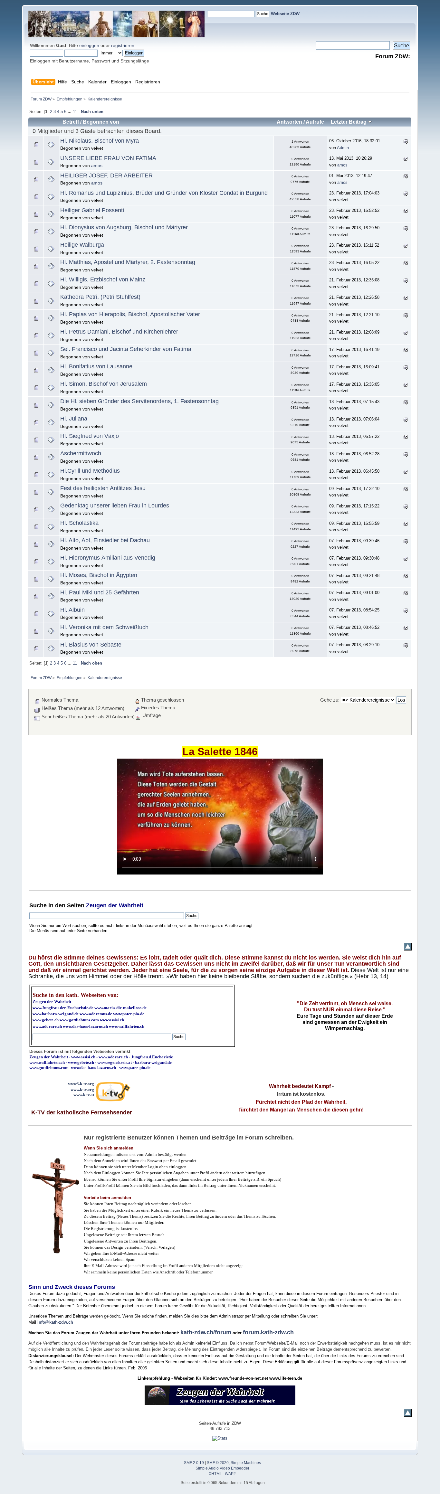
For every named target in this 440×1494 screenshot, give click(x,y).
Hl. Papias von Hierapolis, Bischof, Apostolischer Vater (130, 314)
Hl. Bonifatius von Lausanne (96, 366)
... (70, 111)
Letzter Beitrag (349, 122)
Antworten (289, 122)
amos (96, 165)
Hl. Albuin (72, 610)
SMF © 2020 (218, 1463)
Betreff (70, 122)
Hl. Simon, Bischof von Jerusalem (103, 384)
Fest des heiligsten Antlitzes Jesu (103, 488)
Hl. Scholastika (79, 523)
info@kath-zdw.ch (55, 1322)
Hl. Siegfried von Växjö (89, 436)
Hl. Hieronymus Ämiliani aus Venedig (107, 557)
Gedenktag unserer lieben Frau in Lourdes (114, 505)
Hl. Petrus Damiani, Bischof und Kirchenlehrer (119, 331)
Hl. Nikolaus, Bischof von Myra (99, 140)
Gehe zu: (330, 700)
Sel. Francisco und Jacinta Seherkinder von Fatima (125, 349)
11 (75, 111)
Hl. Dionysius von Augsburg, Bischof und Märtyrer (124, 227)
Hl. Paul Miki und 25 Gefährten (99, 592)
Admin (343, 147)
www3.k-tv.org (81, 1083)
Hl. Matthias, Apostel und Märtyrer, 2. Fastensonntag (127, 262)
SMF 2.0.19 (194, 1463)
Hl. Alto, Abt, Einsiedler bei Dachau (105, 540)
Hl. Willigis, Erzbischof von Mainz (102, 279)
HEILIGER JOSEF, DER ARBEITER (106, 175)
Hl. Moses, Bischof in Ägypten (98, 575)
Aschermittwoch (80, 453)
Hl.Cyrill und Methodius (90, 471)
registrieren (122, 45)
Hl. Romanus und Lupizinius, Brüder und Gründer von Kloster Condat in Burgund (164, 193)
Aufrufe (315, 122)
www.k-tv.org (82, 1089)
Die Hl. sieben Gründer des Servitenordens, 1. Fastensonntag (139, 401)
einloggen (89, 45)
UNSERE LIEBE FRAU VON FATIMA (108, 158)
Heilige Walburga (82, 244)
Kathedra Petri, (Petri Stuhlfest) (100, 297)
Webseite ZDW (285, 13)
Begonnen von (101, 122)
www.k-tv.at (83, 1094)
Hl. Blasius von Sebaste (90, 644)
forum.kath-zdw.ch (268, 1332)
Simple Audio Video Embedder (222, 1468)
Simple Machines (246, 1463)
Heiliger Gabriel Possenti (92, 210)
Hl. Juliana (73, 418)
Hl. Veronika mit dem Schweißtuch (104, 627)
